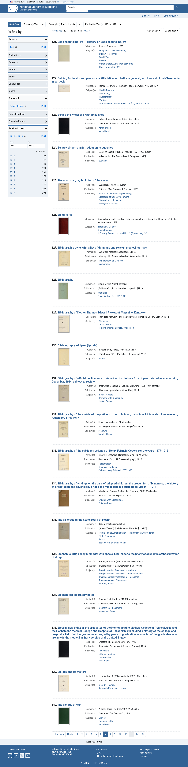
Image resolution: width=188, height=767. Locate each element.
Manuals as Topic (107, 611)
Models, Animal (106, 583)
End (29, 142)
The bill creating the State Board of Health (83, 519)
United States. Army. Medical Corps (116, 63)
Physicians (104, 321)
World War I (104, 57)
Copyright (14, 98)
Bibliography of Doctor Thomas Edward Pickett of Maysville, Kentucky (102, 312)
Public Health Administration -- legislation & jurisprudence (126, 533)
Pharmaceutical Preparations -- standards (119, 577)
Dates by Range (17, 121)
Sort (153, 30)
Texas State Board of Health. (112, 542)
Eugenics (103, 160)
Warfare (103, 718)
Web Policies (102, 749)
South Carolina (105, 230)
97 (137, 734)
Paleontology (105, 463)
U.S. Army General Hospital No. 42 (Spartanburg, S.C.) (123, 233)
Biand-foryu (65, 214)
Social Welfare (106, 394)
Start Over (14, 24)
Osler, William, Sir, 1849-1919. (112, 296)
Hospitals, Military (107, 226)
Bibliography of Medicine (111, 260)
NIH (89, 763)
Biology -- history (107, 685)
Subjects (13, 62)
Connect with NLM (16, 749)
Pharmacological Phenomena (113, 580)
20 (170, 30)
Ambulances (105, 128)
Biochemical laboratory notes (76, 594)
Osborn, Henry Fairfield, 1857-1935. (116, 470)
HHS (95, 763)
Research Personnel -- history (113, 688)
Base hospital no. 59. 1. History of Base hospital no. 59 (92, 41)
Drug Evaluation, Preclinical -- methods (117, 570)
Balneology (104, 93)
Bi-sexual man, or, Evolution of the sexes (83, 180)
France (102, 60)
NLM (83, 763)
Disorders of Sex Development (114, 197)
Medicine (102, 292)
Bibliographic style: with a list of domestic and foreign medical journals (102, 247)
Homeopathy (105, 657)
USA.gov (103, 763)
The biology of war (69, 704)
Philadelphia (105, 660)
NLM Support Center (149, 749)
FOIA (98, 752)
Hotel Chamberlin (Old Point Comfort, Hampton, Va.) (124, 103)
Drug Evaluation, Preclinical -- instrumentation (121, 573)
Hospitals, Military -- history (112, 50)
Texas (102, 539)
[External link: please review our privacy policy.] (10, 755)
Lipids (102, 358)
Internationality (106, 721)
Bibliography (65, 279)
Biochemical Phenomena (110, 608)
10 (120, 734)
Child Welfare (105, 503)
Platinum (102, 431)
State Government (107, 536)
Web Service (171, 16)
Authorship (104, 264)
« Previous (57, 30)
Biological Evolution (108, 203)
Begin (12, 142)
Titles (12, 76)
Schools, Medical (107, 654)
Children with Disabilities (111, 500)
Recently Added (16, 114)
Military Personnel (108, 54)
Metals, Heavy (105, 434)
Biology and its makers (72, 671)
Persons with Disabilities (111, 398)
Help (157, 16)
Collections (15, 55)
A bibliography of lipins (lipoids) (77, 345)
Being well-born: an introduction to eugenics (85, 147)
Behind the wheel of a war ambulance (81, 114)
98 (142, 734)
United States (105, 324)
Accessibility (146, 752)
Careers (143, 756)
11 (126, 734)
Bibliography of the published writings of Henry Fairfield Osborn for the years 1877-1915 (113, 450)
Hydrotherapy (105, 97)
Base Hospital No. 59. (109, 67)
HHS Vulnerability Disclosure (109, 756)
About (146, 16)
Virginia (103, 100)
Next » (87, 30)
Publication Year (17, 128)
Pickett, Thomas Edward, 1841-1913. (116, 328)
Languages (14, 84)
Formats (13, 39)
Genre (12, 91)
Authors (13, 69)
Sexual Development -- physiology (115, 193)
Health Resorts (106, 90)
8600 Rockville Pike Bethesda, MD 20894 (62, 753)
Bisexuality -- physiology (111, 200)
